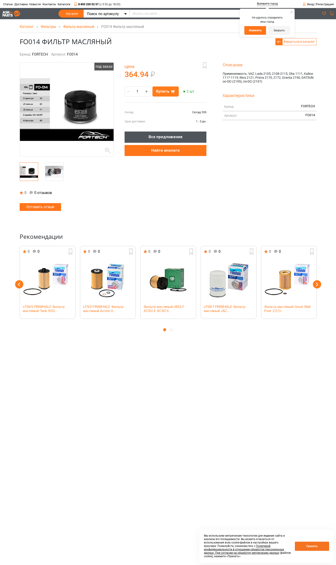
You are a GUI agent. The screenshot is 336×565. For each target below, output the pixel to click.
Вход (310, 4)
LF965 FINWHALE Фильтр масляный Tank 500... (44, 309)
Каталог (72, 14)
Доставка (21, 4)
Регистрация (325, 4)
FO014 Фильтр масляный (121, 26)
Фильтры (49, 26)
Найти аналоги (165, 150)
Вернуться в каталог (299, 41)
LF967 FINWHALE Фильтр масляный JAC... (224, 309)
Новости (35, 4)
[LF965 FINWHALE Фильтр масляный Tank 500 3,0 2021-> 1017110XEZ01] (47, 279)
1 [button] (164, 329)
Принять (312, 546)
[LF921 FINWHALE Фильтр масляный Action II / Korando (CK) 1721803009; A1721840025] (108, 279)
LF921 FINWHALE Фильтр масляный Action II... (103, 309)
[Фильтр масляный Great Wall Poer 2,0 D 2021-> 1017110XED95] (289, 279)
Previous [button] (19, 284)
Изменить (255, 30)
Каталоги (64, 4)
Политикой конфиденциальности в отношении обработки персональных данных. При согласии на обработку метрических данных (244, 549)
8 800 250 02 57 (99, 4)
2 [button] (171, 329)
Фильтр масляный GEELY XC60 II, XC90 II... (164, 309)
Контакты (49, 4)
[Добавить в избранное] (204, 65)
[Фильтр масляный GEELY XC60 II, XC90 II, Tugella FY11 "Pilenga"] (168, 279)
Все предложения (165, 137)
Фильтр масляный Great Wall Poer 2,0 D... (287, 309)
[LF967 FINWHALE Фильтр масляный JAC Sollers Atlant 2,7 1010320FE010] (228, 279)
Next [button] (317, 284)
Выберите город (267, 3)
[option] (47, 282)
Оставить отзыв (40, 207)
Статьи (8, 4)
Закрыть (279, 30)
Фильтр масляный (79, 26)
